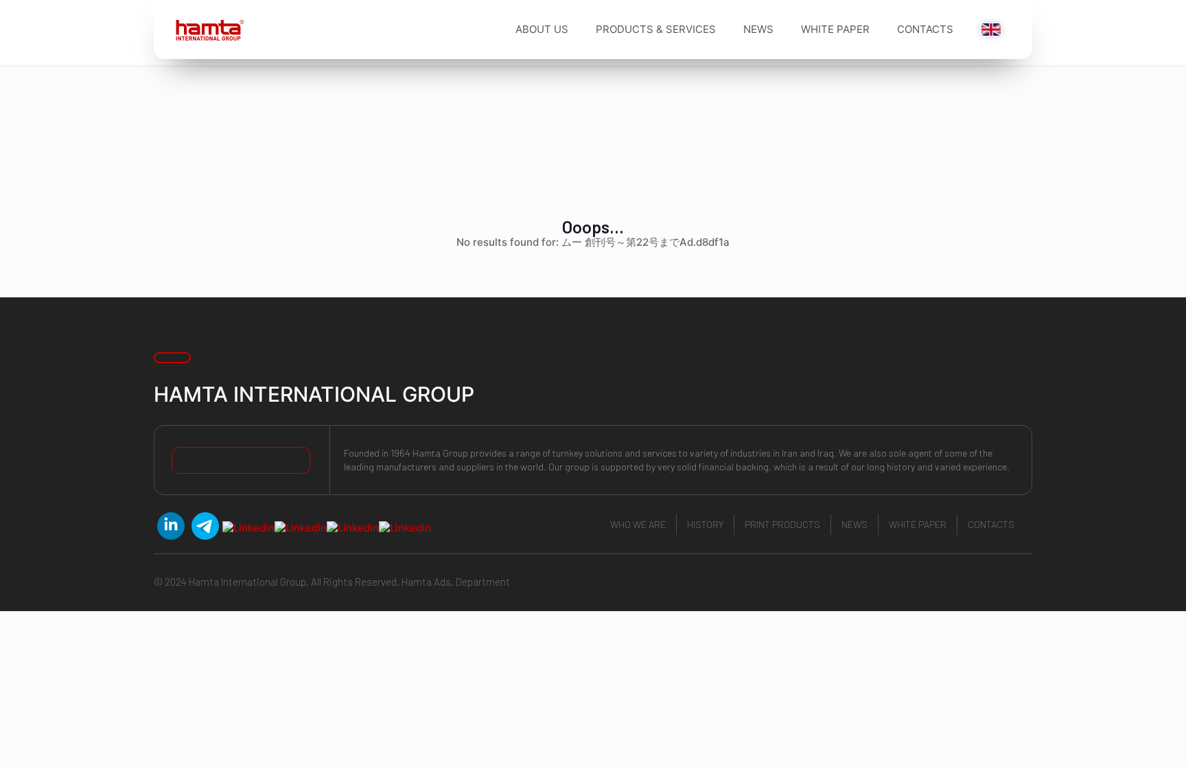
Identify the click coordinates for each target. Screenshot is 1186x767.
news (854, 524)
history (705, 524)
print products (782, 524)
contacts (991, 524)
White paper (917, 524)
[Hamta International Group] (205, 29)
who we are (638, 524)
